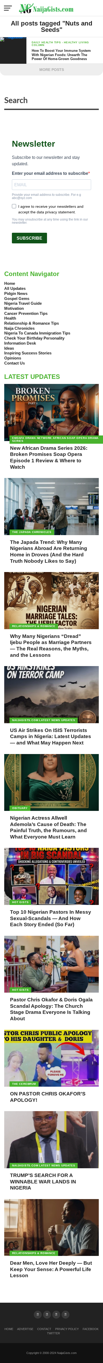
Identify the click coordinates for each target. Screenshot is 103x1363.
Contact (44, 1329)
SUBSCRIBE (29, 238)
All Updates (15, 288)
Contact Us (14, 363)
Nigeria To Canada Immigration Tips (37, 333)
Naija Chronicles (19, 328)
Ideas (9, 348)
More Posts (51, 69)
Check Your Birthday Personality (34, 338)
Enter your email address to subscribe (50, 173)
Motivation (14, 308)
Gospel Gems (16, 298)
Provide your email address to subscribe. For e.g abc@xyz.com (46, 196)
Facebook (91, 1329)
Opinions (12, 358)
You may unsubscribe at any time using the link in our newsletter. (50, 221)
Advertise (25, 1329)
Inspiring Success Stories (28, 353)
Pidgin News (15, 293)
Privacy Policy (67, 1329)
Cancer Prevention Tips (26, 313)
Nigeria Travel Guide (23, 303)
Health (10, 318)
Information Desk (20, 343)
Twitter (53, 1333)
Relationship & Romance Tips (31, 323)
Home (9, 283)
